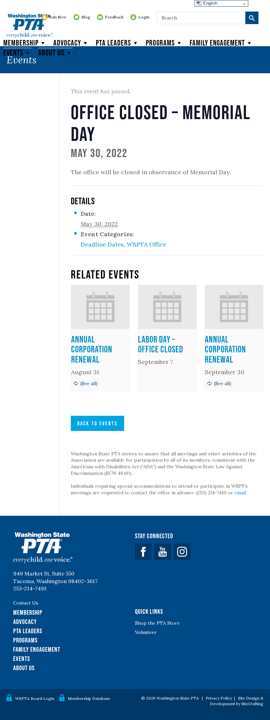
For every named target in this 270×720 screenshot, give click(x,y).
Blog (85, 17)
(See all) (88, 383)
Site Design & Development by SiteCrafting (236, 701)
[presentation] (100, 307)
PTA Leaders (113, 42)
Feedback (114, 17)
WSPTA (30, 26)
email (240, 493)
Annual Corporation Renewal (91, 349)
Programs (160, 42)
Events (13, 52)
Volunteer (146, 632)
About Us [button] (51, 52)
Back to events (97, 423)
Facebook (143, 551)
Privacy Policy (219, 698)
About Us (24, 667)
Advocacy (67, 42)
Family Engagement (217, 42)
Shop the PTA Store (157, 623)
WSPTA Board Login (34, 698)
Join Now (58, 17)
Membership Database (89, 698)
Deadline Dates (102, 244)
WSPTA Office (146, 244)
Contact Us (25, 603)
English (209, 3)
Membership (21, 42)
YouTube (162, 551)
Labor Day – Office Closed (160, 344)
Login (143, 17)
